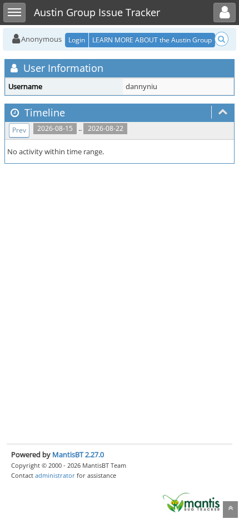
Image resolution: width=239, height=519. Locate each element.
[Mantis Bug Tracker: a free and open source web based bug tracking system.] (191, 502)
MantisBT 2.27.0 (78, 454)
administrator (55, 475)
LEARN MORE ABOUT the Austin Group (152, 40)
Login (76, 40)
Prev (19, 130)
